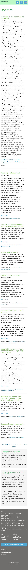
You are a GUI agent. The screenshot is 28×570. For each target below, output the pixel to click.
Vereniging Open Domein (14, 564)
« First (2, 444)
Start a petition (4, 536)
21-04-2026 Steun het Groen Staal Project (12, 524)
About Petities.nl (17, 537)
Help (2, 534)
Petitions (3, 537)
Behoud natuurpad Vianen (14, 218)
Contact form (4, 551)
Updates (15, 534)
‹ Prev (6, 444)
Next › (25, 444)
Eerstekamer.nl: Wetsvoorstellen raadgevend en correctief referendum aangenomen (12, 162)
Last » (14, 446)
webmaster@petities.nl (6, 552)
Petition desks (4, 539)
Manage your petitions (6, 541)
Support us (15, 539)
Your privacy (16, 536)
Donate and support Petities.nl (14, 545)
